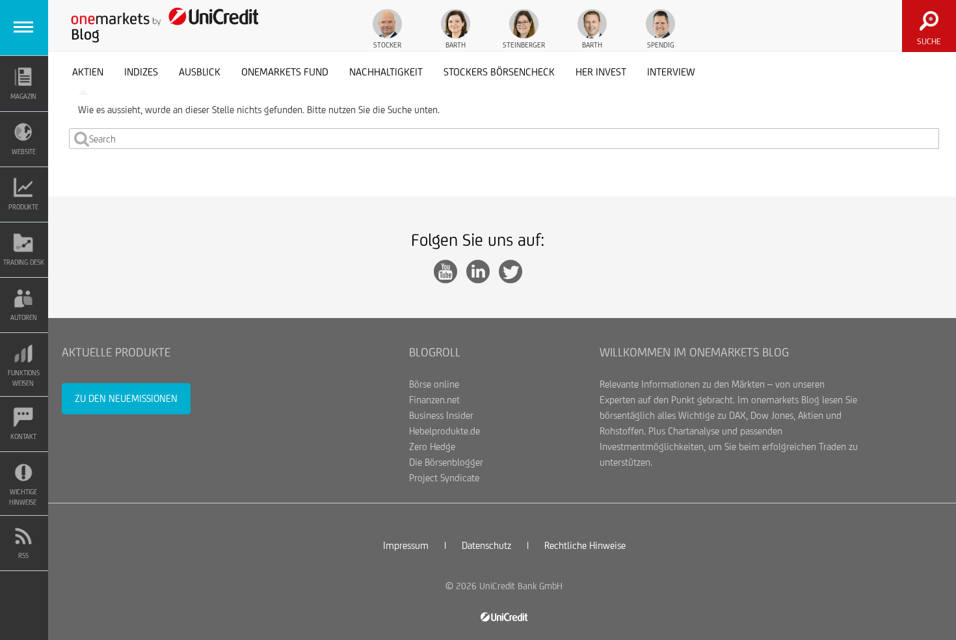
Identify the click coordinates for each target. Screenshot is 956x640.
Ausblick (199, 72)
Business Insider (441, 415)
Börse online (434, 384)
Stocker (387, 44)
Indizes (141, 72)
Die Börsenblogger (446, 462)
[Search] (81, 138)
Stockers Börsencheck (499, 72)
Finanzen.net (434, 399)
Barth (455, 44)
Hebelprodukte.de (444, 430)
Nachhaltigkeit (386, 72)
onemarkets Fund (284, 72)
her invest (601, 72)
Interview (671, 72)
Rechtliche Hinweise (585, 545)
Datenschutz (486, 545)
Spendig (660, 44)
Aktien (87, 72)
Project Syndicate (444, 477)
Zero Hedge (432, 446)
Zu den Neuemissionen (126, 398)
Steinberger (524, 44)
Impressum (406, 545)
